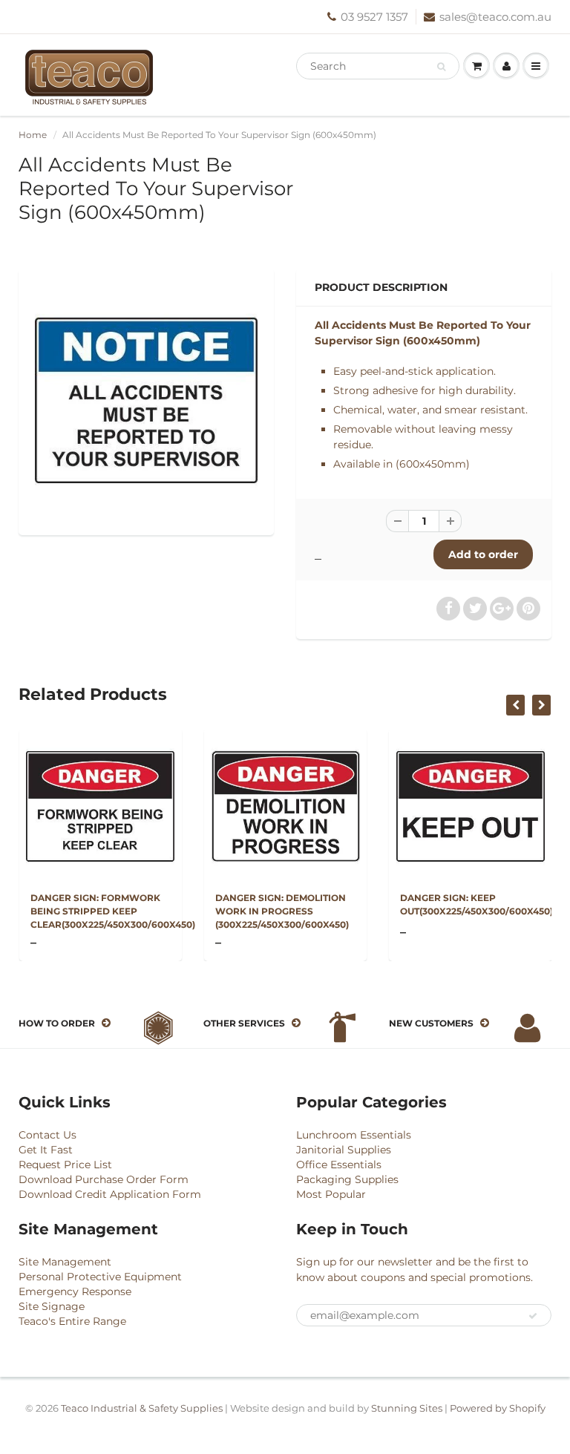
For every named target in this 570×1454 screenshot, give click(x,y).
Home (33, 134)
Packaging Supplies (347, 1179)
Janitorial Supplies (343, 1149)
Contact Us (47, 1135)
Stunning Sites (406, 1408)
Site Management (65, 1261)
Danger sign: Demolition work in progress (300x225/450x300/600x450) (282, 911)
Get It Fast (46, 1149)
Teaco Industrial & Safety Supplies (142, 1408)
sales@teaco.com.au (495, 17)
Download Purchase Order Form (104, 1179)
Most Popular (331, 1194)
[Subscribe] (533, 1316)
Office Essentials (338, 1164)
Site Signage (52, 1306)
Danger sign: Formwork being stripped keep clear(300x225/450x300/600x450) (112, 911)
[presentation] (515, 705)
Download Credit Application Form (110, 1194)
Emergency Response (75, 1291)
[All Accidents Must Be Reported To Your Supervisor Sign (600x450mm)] (146, 400)
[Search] (441, 67)
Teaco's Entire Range (72, 1321)
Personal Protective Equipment (100, 1276)
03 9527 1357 (374, 17)
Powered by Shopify (498, 1408)
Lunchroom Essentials (353, 1135)
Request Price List (65, 1164)
